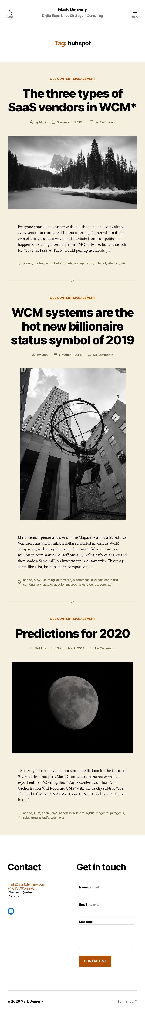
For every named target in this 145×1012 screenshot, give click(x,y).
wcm (111, 584)
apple (46, 813)
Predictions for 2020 (72, 633)
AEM (37, 813)
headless (65, 813)
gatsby (47, 584)
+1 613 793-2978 (21, 888)
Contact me (95, 961)
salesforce (85, 584)
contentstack (69, 263)
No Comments (105, 122)
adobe (38, 263)
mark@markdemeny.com (26, 884)
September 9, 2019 (70, 648)
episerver (86, 263)
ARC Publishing (44, 580)
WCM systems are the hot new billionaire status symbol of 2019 (72, 326)
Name (89, 887)
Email (89, 904)
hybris (90, 813)
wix (123, 263)
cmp (54, 813)
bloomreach (81, 580)
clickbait (97, 580)
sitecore (113, 263)
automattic (63, 580)
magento (102, 813)
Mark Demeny (72, 9)
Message (86, 922)
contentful (51, 263)
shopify (44, 817)
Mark (42, 122)
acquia (27, 263)
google (59, 584)
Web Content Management (72, 78)
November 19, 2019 (70, 122)
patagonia (117, 813)
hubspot (100, 263)
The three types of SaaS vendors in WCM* (72, 100)
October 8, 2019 (70, 355)
